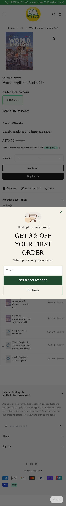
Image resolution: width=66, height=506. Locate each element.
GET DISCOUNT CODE (33, 280)
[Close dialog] (61, 212)
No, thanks (33, 290)
